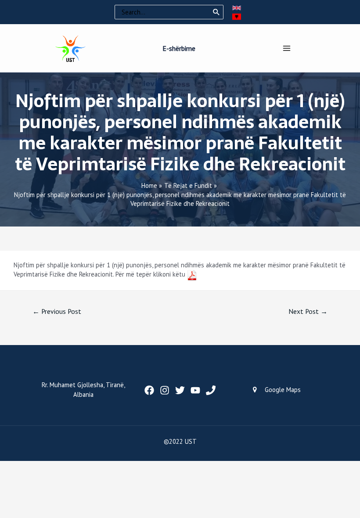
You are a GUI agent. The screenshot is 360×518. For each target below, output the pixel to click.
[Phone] (211, 390)
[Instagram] (164, 390)
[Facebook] (149, 390)
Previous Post (56, 311)
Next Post (308, 311)
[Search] (216, 12)
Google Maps (283, 389)
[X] (180, 390)
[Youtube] (195, 390)
